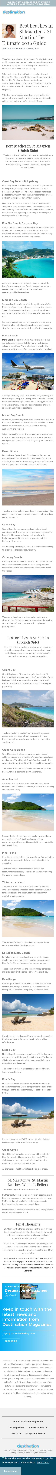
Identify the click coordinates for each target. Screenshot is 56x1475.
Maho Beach (7, 340)
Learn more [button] (43, 1462)
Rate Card (16, 1434)
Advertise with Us (38, 1427)
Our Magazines (16, 1427)
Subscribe (11, 1341)
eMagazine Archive (35, 1434)
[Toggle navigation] (50, 12)
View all (12, 1295)
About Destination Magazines (28, 1421)
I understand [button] (10, 1471)
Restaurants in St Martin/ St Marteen (30, 1258)
